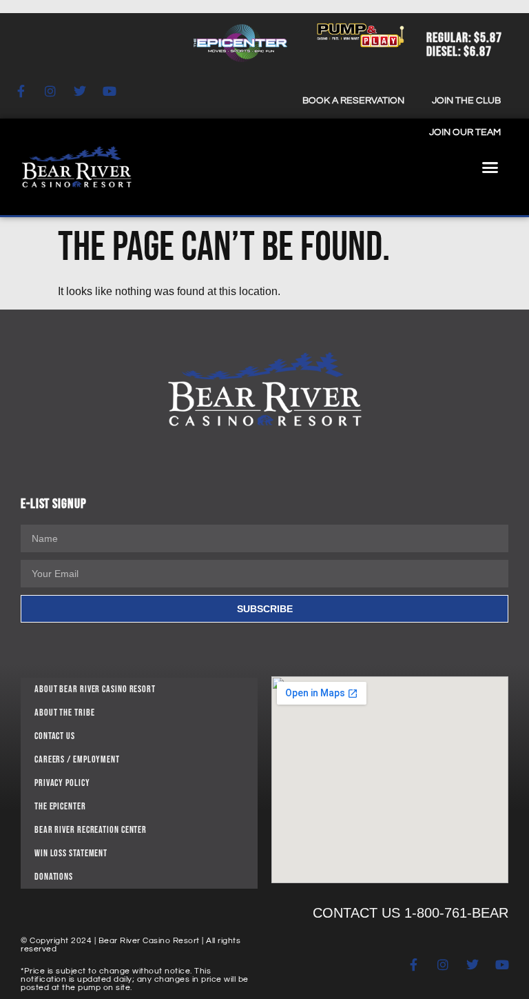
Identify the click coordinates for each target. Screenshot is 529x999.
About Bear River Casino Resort (95, 689)
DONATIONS (53, 876)
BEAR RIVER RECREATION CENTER (90, 830)
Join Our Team (465, 132)
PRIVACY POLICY (62, 783)
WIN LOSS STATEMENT (70, 853)
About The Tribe (64, 712)
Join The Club (466, 100)
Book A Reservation (353, 100)
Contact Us (54, 736)
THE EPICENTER (60, 806)
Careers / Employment (77, 759)
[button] (490, 167)
